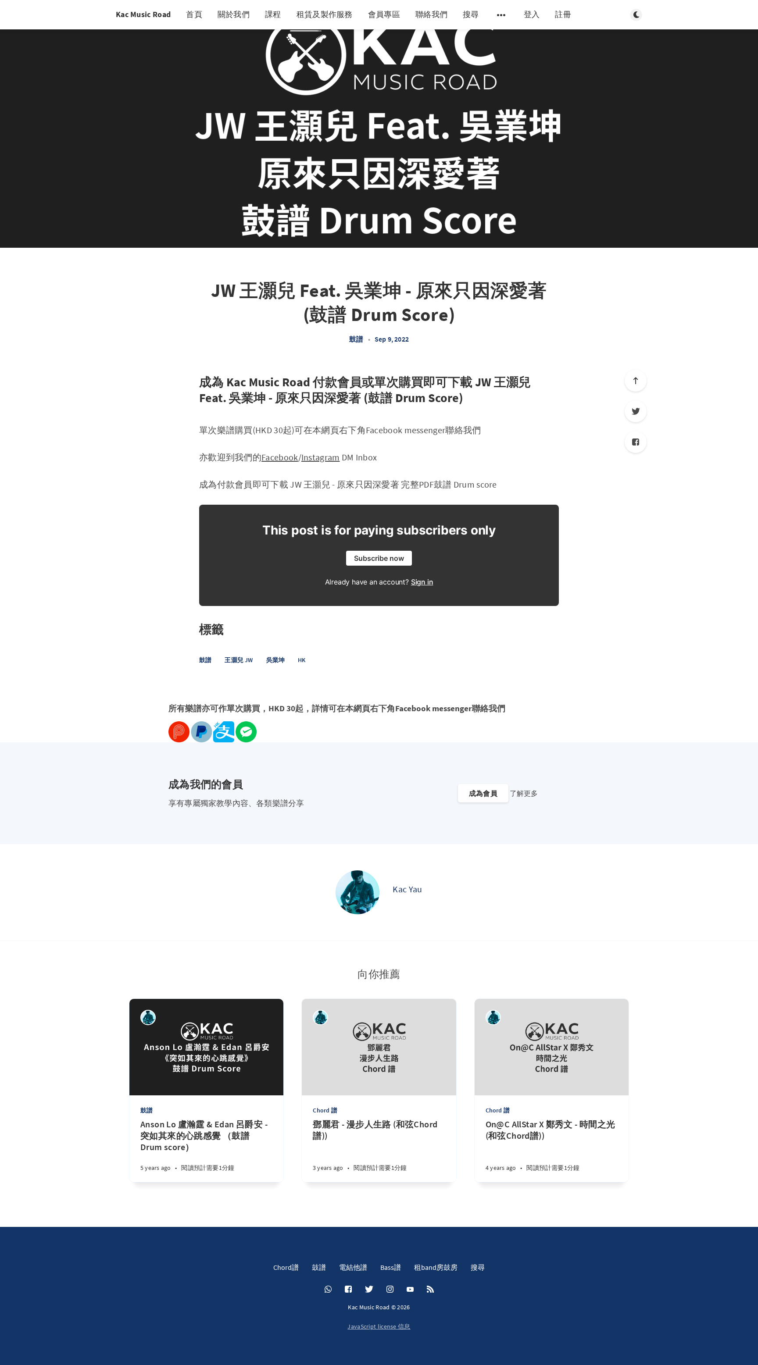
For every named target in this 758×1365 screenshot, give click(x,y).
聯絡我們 (431, 14)
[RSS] (430, 1290)
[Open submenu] (501, 15)
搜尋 (471, 14)
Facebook (279, 457)
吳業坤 (275, 660)
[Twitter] (636, 411)
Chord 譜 (325, 1110)
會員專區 (384, 14)
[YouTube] (410, 1290)
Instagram (320, 457)
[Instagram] (389, 1290)
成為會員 (483, 793)
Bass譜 (390, 1267)
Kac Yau (407, 889)
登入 (532, 14)
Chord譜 (286, 1267)
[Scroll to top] (636, 381)
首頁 (194, 14)
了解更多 (524, 793)
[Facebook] (636, 442)
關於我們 (234, 14)
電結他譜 (353, 1267)
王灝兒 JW (239, 660)
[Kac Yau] (357, 892)
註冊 (563, 14)
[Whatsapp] (328, 1290)
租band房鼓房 (436, 1267)
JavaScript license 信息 (378, 1326)
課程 (273, 14)
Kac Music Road (143, 14)
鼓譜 (356, 339)
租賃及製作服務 (325, 14)
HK (301, 660)
